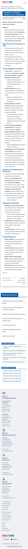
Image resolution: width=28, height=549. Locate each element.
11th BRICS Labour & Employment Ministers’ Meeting (21, 282)
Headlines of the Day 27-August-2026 (12, 373)
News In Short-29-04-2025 (8, 336)
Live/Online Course (6, 503)
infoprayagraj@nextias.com (9, 497)
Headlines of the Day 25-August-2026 (12, 378)
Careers (3, 526)
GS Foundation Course (7, 501)
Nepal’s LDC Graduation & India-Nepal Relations (14, 350)
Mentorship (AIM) (6, 505)
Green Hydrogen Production (8, 325)
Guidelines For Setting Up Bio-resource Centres (13, 314)
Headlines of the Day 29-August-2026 (12, 370)
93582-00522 (6, 472)
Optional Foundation (6, 517)
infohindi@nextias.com (8, 451)
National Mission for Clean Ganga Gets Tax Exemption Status (12, 319)
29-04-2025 (18, 6)
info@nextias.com (7, 426)
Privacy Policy (5, 528)
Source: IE (5, 273)
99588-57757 (6, 496)
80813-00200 (6, 424)
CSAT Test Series (5, 514)
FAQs (3, 524)
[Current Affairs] (7, 2)
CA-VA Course (5, 507)
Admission (4, 522)
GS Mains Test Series (6, 516)
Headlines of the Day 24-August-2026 (12, 381)
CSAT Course (5, 509)
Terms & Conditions (6, 530)
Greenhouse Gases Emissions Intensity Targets (11, 330)
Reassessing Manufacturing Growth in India (13, 361)
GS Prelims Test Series (6, 512)
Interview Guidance (6, 519)
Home (2, 6)
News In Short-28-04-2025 (8, 280)
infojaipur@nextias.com (8, 474)
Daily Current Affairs (9, 6)
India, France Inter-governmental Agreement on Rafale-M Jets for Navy (12, 308)
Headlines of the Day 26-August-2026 (12, 376)
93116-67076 (6, 449)
